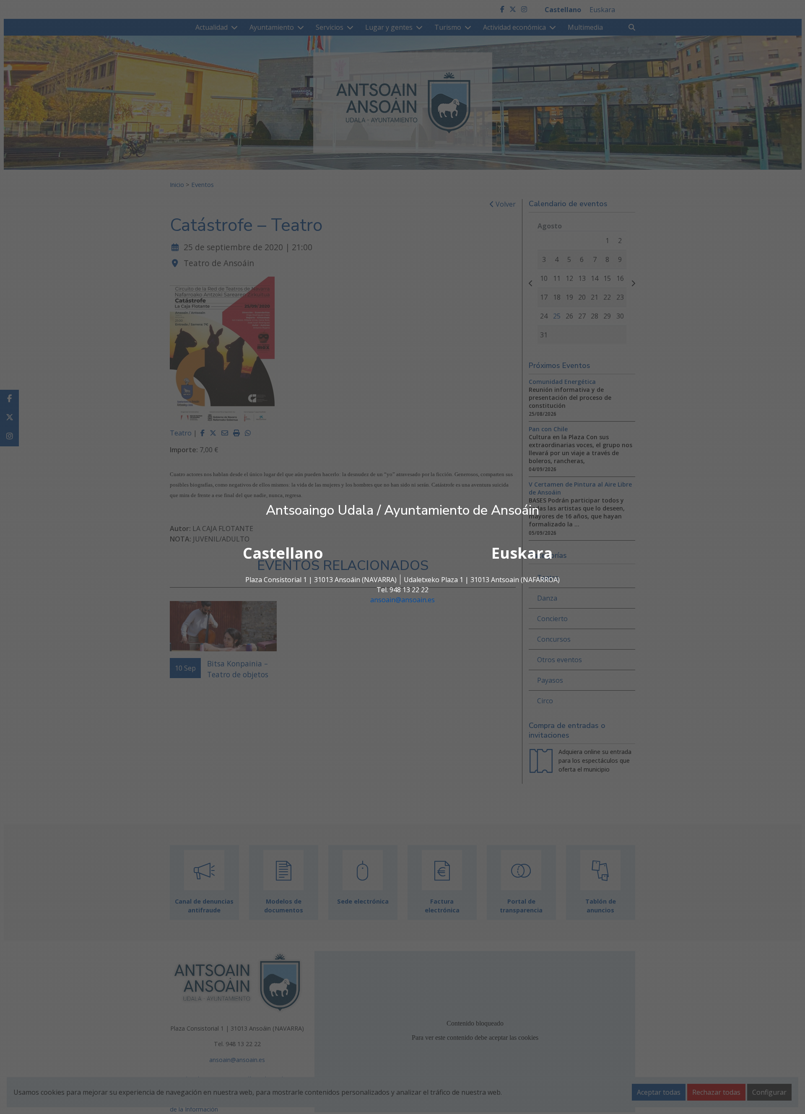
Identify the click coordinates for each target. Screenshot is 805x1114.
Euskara (522, 553)
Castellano (283, 553)
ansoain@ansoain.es (402, 599)
